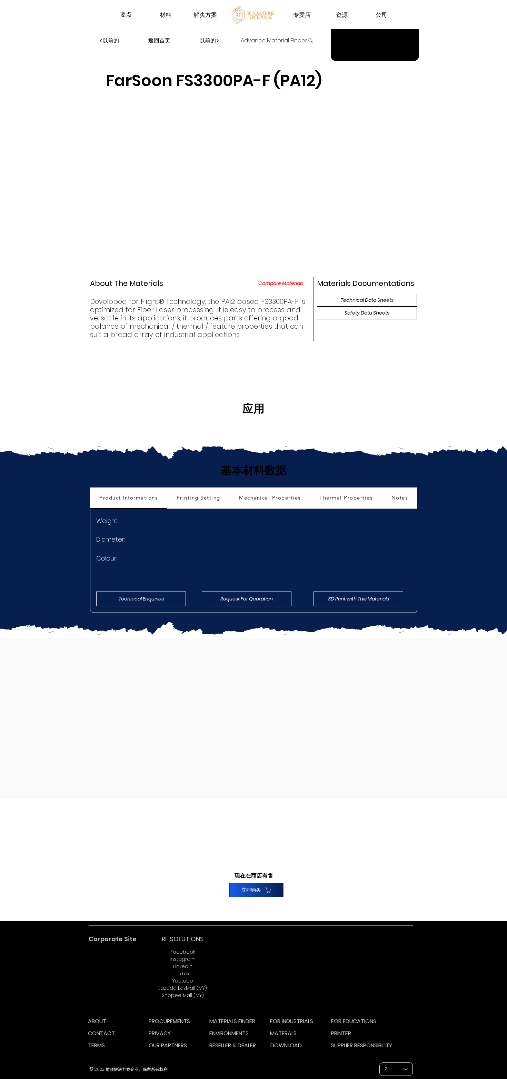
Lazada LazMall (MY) (182, 988)
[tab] (128, 498)
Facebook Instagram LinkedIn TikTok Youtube (183, 966)
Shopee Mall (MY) (183, 995)
